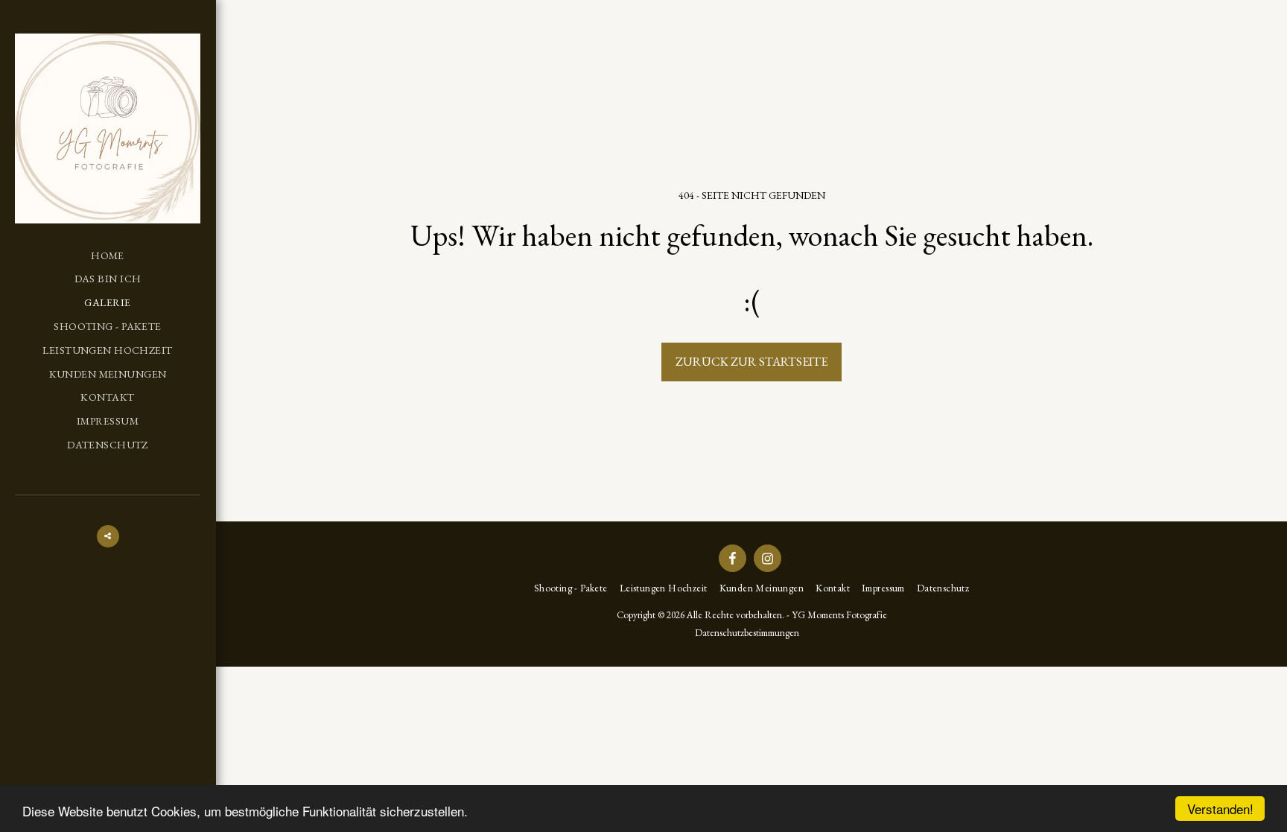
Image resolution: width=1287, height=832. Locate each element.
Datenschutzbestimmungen (747, 632)
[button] (108, 536)
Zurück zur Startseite (751, 361)
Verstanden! (1220, 808)
